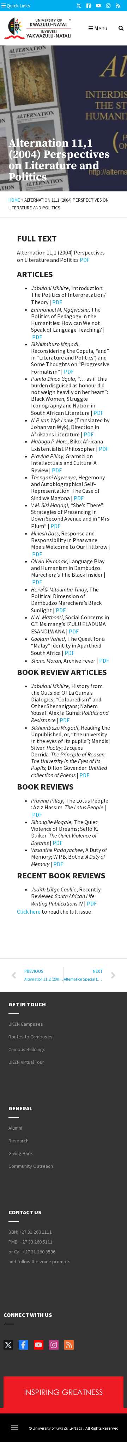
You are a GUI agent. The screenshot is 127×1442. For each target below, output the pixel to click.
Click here (29, 911)
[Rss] (118, 6)
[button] (35, 6)
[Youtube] (98, 6)
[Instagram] (108, 6)
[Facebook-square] (88, 6)
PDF (85, 259)
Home (14, 200)
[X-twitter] (79, 6)
